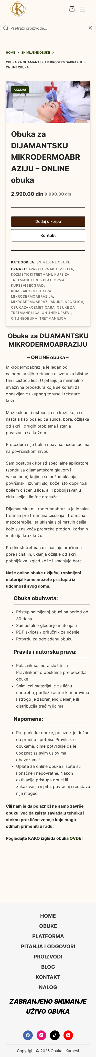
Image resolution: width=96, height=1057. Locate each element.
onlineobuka (24, 318)
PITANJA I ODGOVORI (48, 946)
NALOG (48, 987)
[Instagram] (41, 1035)
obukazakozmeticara (33, 307)
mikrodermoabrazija (32, 296)
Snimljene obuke (53, 262)
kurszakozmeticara (31, 291)
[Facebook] (28, 1035)
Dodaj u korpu (48, 221)
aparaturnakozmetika (50, 269)
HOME (48, 916)
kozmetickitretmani (31, 274)
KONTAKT (48, 977)
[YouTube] (68, 1035)
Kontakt (48, 235)
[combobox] (48, 28)
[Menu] (83, 9)
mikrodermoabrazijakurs (37, 302)
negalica (74, 302)
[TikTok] (55, 1035)
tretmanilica (52, 318)
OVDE (75, 838)
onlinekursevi (56, 313)
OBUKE (48, 926)
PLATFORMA (48, 936)
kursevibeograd (27, 285)
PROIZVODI (48, 957)
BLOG (48, 967)
